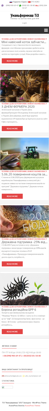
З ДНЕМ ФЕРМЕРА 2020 (18, 106)
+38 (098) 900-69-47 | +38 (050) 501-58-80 (22, 355)
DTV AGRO (35, 2)
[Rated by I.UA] (7, 388)
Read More (12, 61)
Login (24, 23)
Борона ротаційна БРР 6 (19, 309)
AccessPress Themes (32, 406)
